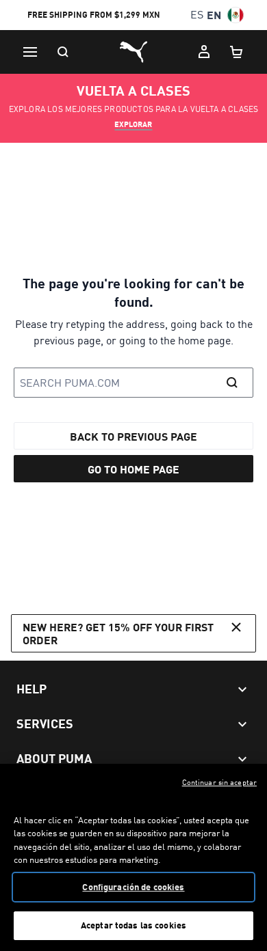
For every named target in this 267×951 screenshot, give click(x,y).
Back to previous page (133, 436)
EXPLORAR (133, 124)
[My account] (204, 52)
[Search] (63, 52)
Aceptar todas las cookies (133, 925)
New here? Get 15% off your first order (118, 633)
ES (196, 14)
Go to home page (133, 469)
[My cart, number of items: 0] (237, 52)
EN (214, 14)
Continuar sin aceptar (219, 782)
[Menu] (30, 52)
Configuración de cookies (133, 886)
